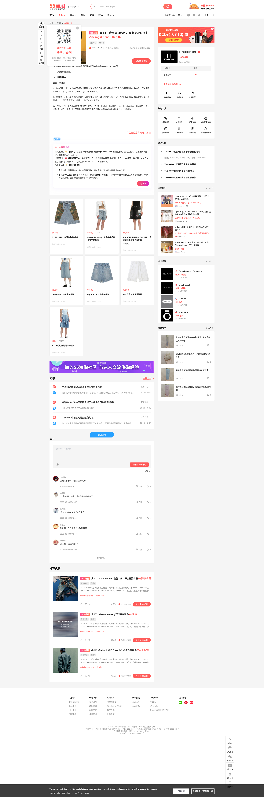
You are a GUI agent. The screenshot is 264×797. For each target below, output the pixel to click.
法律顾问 (93, 714)
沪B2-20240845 (129, 729)
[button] (73, 6)
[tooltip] (64, 45)
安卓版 (153, 702)
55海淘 (57, 7)
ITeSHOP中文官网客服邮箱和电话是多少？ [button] (182, 151)
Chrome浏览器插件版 (159, 710)
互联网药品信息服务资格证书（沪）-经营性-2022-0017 (158, 729)
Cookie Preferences (203, 791)
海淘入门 (136, 702)
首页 (51, 23)
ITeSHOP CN (97, 48)
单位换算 (179, 122)
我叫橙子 (63, 509)
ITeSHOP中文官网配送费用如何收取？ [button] (180, 164)
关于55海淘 (74, 702)
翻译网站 (165, 133)
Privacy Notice (83, 793)
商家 (72, 15)
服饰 (58, 139)
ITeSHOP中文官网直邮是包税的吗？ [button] (179, 171)
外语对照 (192, 133)
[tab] (186, 151)
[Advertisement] (186, 423)
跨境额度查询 (206, 133)
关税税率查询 (206, 122)
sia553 (62, 493)
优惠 (60, 15)
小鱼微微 (63, 477)
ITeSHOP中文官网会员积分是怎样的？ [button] (180, 177)
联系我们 (93, 706)
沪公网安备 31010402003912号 (132, 733)
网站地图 (72, 714)
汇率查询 (192, 122)
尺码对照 (165, 122)
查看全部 (147, 378)
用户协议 (72, 710)
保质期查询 (179, 133)
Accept (181, 791)
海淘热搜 (136, 706)
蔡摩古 (62, 525)
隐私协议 (72, 706)
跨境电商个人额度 (114, 706)
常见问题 (93, 702)
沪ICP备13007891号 (93, 729)
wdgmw (63, 540)
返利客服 (93, 710)
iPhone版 (154, 706)
